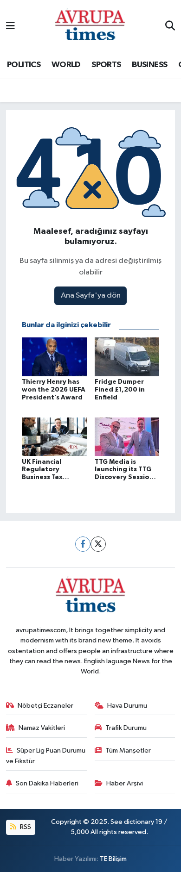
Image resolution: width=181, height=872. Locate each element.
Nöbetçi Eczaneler (45, 705)
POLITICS (23, 65)
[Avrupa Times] (90, 26)
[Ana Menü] (10, 26)
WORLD (66, 65)
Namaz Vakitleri (42, 727)
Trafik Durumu (126, 727)
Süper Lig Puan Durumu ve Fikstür (46, 755)
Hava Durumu (127, 705)
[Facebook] (82, 544)
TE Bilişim (113, 858)
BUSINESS (149, 65)
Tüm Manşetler (128, 750)
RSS (25, 826)
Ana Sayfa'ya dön (91, 295)
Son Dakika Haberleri (47, 783)
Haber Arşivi (124, 783)
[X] (98, 544)
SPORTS (106, 65)
